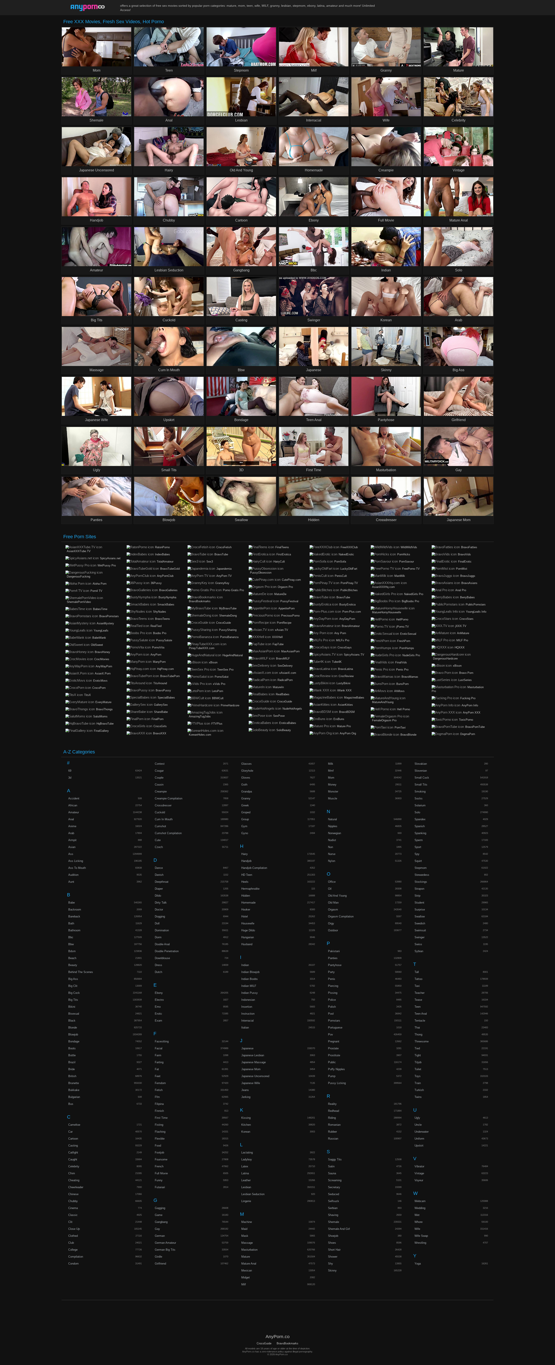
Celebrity (73, 1166)
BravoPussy (163, 690)
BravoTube (221, 554)
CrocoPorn (99, 687)
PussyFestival (289, 601)
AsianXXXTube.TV (79, 551)
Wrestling (420, 1242)
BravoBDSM (347, 712)
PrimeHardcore (230, 705)
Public (332, 1062)
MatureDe (280, 594)
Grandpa (246, 791)
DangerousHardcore (445, 658)
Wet (417, 1215)
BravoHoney (102, 652)
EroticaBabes (287, 723)
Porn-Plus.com (351, 611)
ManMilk (399, 576)
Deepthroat (161, 881)
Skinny (332, 1270)
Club (71, 1242)
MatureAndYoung (382, 702)
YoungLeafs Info (476, 611)
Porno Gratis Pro (233, 590)
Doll (157, 923)
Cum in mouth (164, 819)
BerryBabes (467, 597)
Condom (73, 1263)
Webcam (420, 1201)
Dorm (158, 937)
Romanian (334, 1124)
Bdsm (72, 951)
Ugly (417, 1117)
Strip (417, 895)
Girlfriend (160, 1263)
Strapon (419, 888)
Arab (71, 833)
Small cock (422, 777)
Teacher (419, 992)
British (72, 1076)
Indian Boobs (249, 979)
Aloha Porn (99, 583)
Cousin (159, 784)
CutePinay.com (291, 579)
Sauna (332, 1173)
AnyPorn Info (470, 705)
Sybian (419, 951)
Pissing (332, 992)
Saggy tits (335, 1159)
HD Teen (246, 874)
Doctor (159, 909)
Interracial (247, 1020)
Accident (73, 798)
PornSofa (340, 561)
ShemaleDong (228, 615)
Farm (158, 1055)
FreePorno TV (411, 568)
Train (418, 1083)
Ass (70, 854)
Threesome (422, 1041)
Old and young (337, 895)
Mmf (331, 770)
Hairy (244, 854)
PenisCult (341, 576)
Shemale (333, 1222)
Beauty (72, 965)
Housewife (247, 923)
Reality (332, 1104)
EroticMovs (100, 680)
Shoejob (333, 1235)
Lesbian (246, 1187)
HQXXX (460, 647)
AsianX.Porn (103, 673)
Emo (158, 1006)
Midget (245, 1277)
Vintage (419, 1173)
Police (332, 999)
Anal (71, 819)
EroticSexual (408, 633)
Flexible (160, 1138)
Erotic (158, 1013)
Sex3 (209, 561)
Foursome (161, 1159)
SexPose (279, 715)
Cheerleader (75, 1187)
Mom (331, 777)
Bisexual (73, 1013)
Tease (418, 999)
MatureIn (278, 687)
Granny (245, 798)
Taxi (417, 986)
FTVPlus (216, 723)
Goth (244, 784)
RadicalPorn (285, 680)
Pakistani (334, 951)
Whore (419, 1222)
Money (332, 784)
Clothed (73, 1235)
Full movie (161, 1173)
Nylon (331, 861)
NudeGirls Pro (411, 655)
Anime (72, 826)
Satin (331, 1166)
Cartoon (73, 1138)
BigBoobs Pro (410, 601)
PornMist (461, 568)
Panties (333, 958)
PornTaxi (400, 727)
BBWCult (218, 698)
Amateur (73, 812)
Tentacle (420, 1020)
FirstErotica (283, 554)
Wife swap (421, 1235)
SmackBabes (165, 604)
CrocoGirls (160, 726)
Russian (333, 1138)
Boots (72, 1048)
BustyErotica (347, 604)
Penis (331, 979)
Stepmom (421, 868)
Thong (418, 1034)
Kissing (246, 1117)
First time (161, 1117)
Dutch (158, 972)
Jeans (245, 1090)
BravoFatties (469, 547)
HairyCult (279, 561)
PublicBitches (349, 590)
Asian (71, 847)
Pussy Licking (337, 1083)
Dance (159, 868)
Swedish (420, 923)
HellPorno (402, 619)
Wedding (420, 1208)
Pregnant (333, 1041)
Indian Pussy (249, 992)
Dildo (158, 895)
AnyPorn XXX (471, 712)
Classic (73, 1215)
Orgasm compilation (341, 916)
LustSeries (465, 680)
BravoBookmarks (200, 601)
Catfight (73, 1152)
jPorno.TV (402, 626)
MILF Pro (462, 640)
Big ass (73, 979)
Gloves (245, 777)
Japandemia (224, 568)
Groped (245, 812)
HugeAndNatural (232, 655)
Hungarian (247, 937)
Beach (72, 958)
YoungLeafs (101, 630)
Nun (330, 847)
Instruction (248, 1013)
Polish (332, 1006)
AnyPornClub (165, 576)
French (159, 1166)
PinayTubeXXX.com (201, 648)
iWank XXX (344, 690)
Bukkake (73, 1090)
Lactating (247, 1152)
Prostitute (334, 1055)
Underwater (422, 1131)
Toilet (418, 1069)
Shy (330, 1263)
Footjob (159, 1152)
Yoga (418, 1263)
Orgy (331, 923)
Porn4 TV (96, 590)
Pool (331, 1013)
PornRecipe (284, 622)
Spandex (420, 819)
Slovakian (421, 763)
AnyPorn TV (224, 576)
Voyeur (419, 1180)
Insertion (246, 1006)
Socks (419, 798)
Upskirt (419, 1145)
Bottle (72, 1055)
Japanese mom (251, 1069)
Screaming (334, 1180)
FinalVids (401, 662)
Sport (418, 847)
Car (70, 1131)
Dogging (160, 916)
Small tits (421, 784)
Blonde (72, 1027)
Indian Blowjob (250, 972)
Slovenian (421, 770)
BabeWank (99, 637)
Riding (332, 1117)
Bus (70, 1104)
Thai (417, 1027)
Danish (159, 874)
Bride (71, 1069)
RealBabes (282, 694)
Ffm (157, 1097)
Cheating (73, 1180)
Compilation (75, 1256)
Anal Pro (460, 590)
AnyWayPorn (104, 666)
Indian (245, 965)
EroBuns (338, 719)
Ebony (159, 992)
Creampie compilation (168, 798)
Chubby (73, 1201)
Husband (246, 944)
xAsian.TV (281, 630)
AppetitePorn (286, 608)
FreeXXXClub (349, 547)
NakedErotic (346, 554)
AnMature (463, 633)
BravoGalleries (168, 590)
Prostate (333, 1048)
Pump (331, 1076)
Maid (244, 1228)
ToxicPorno (466, 719)
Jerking (245, 1097)
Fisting (159, 1124)
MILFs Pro (342, 640)
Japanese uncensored (255, 1076)
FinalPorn (157, 719)
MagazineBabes (354, 697)
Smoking (420, 791)
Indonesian (248, 999)
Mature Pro (344, 726)
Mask (244, 1235)
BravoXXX (159, 733)
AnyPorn (155, 654)
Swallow (420, 916)
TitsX (87, 695)
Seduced (333, 1194)
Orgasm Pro (285, 587)
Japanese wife (250, 1083)
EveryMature (103, 702)
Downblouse (162, 958)
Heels (244, 881)
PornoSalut (222, 676)
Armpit (72, 840)
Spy (417, 854)
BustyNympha (167, 597)
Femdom (160, 1083)
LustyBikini (343, 683)
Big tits (73, 999)
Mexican (246, 1270)
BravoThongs (104, 709)
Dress (158, 965)
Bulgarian (74, 1097)
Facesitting (162, 1041)
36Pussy (156, 583)
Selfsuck (333, 1201)
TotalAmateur (165, 561)
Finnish (159, 1110)
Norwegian (334, 833)
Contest (160, 763)
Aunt (71, 881)
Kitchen (246, 1124)
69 (69, 770)
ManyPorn (159, 661)
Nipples (332, 826)
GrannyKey (222, 583)
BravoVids (464, 554)
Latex (244, 1166)
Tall (417, 972)
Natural (332, 819)
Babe (71, 902)
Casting (73, 1145)
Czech (159, 847)
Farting (159, 1062)
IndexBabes (162, 554)
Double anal (162, 944)
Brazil (71, 1062)
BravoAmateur (351, 626)
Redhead (333, 1110)
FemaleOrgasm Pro (384, 720)
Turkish (419, 1090)
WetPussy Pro (107, 565)
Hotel (244, 916)
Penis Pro (402, 669)
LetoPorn (217, 691)
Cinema (73, 1208)
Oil (329, 888)
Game (158, 1215)
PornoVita (158, 647)
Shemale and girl (339, 1228)
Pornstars (334, 1020)
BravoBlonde (408, 734)
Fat (157, 1069)
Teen (418, 1006)
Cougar (159, 770)
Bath (71, 923)
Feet (157, 1076)
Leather (246, 1180)
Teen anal (421, 1013)
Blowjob (73, 1034)
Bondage (73, 1041)
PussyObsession (260, 572)
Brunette (73, 1083)
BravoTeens (162, 618)
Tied (417, 1048)
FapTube (278, 644)
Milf (243, 1284)
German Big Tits (165, 1249)
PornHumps (406, 648)
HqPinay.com (165, 669)
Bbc (70, 937)
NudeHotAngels (292, 708)
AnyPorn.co (88, 7)
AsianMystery (105, 623)
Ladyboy (246, 1159)
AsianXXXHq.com (383, 587)
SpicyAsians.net (110, 558)
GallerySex (161, 704)
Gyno (244, 833)
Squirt (418, 861)
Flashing (160, 1131)
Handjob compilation (254, 868)
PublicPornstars (476, 604)
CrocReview (346, 676)
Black (71, 1020)
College (73, 1249)
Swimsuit (420, 930)
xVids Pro (219, 684)
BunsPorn (402, 684)
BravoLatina (345, 669)
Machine (246, 1222)
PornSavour (406, 561)
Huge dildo (248, 930)
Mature (245, 1256)
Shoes (332, 1242)
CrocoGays (345, 647)
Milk (330, 763)
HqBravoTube (105, 723)
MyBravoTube (228, 608)
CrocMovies (101, 659)
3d (69, 777)
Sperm (419, 840)
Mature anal (248, 1263)
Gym (244, 826)
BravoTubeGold (170, 568)
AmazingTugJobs (200, 716)
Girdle (158, 1256)
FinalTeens (282, 547)
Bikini (71, 1006)
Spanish (420, 826)
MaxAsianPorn (290, 651)
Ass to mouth (77, 868)
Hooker (245, 909)
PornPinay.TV (349, 583)
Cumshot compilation (168, 833)
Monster (333, 791)
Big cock (74, 992)
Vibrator (419, 1166)
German (160, 1235)
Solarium (420, 805)
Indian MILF (248, 986)
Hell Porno (403, 709)
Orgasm (333, 909)
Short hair (334, 1249)
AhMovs (399, 691)
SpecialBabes (166, 697)
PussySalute (164, 640)
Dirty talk (161, 902)
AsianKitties (345, 704)
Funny (159, 1180)
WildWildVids (409, 547)
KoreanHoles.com (200, 734)
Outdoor (333, 930)
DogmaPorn (467, 734)
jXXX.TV (460, 626)
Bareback (74, 916)
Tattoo (418, 979)
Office (332, 881)
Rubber (332, 1131)
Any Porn (340, 633)
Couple (159, 777)
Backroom (74, 909)
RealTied (156, 626)
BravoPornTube (475, 726)
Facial (158, 1048)
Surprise (420, 909)
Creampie (161, 791)
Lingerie (246, 1201)
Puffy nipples (336, 1069)
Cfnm (71, 1173)
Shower (332, 1256)
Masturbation (249, 1249)
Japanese (247, 1048)
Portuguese (335, 1027)
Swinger (419, 937)
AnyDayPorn (347, 618)
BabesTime (100, 609)
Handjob (246, 861)
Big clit (72, 986)
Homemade (248, 902)
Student (419, 902)
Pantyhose (334, 965)
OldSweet (97, 644)
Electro (159, 999)
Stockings (421, 881)
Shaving (333, 1215)
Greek (245, 805)
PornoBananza (229, 637)
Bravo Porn (466, 672)
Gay (157, 1228)
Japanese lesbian (252, 1055)
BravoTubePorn (170, 676)
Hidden (245, 895)
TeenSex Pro (225, 669)
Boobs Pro (159, 633)
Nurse (331, 854)
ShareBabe (161, 712)
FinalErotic (465, 561)
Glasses (246, 763)
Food (158, 1145)
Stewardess (422, 874)
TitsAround (160, 683)
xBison (213, 662)
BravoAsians (469, 583)
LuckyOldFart (348, 568)
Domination (162, 930)
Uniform (419, 1138)
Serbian (333, 1208)
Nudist (332, 840)
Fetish (159, 1090)
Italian (245, 1027)
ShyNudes (159, 611)
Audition (73, 874)
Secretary (334, 1187)
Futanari (160, 1187)
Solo (417, 812)
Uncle (418, 1124)
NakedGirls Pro (413, 594)
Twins (418, 1097)
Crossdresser (163, 805)
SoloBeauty (283, 730)
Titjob (418, 1062)
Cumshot (160, 826)
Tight (418, 1055)
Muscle (332, 798)
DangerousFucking (78, 576)
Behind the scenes (80, 972)
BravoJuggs (467, 576)
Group (245, 819)
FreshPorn (403, 641)
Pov (330, 1034)
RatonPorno (162, 547)
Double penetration (167, 951)
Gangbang (161, 1222)
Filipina (159, 1104)
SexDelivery (285, 665)
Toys (418, 1076)
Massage (247, 1242)
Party (331, 972)
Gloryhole (247, 770)
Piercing (333, 986)
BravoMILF (283, 658)
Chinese (73, 1194)
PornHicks (403, 554)
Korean (245, 1131)
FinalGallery (101, 730)
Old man (333, 902)
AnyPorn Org (348, 733)
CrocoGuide (223, 622)
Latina (245, 1173)
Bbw (71, 944)
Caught (72, 1159)
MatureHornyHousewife (386, 612)
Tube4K (337, 661)
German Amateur (165, 1242)
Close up (74, 1228)
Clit (70, 1222)
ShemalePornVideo (79, 602)
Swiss (418, 944)
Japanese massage (253, 1062)
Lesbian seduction (252, 1194)
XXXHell (277, 637)
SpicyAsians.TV (354, 654)
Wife (417, 1228)
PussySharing (228, 630)
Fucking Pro (467, 698)
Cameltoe (74, 1124)
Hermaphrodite (250, 888)
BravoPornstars (109, 616)
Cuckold (160, 812)
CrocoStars (466, 618)
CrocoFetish (224, 547)
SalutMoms (100, 716)
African (72, 805)
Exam (158, 1020)
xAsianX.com (287, 672)
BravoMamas (410, 676)
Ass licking (75, 861)
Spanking (420, 833)
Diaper (159, 888)
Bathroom (74, 930)
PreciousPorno (290, 615)
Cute (158, 840)
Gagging (160, 1208)
